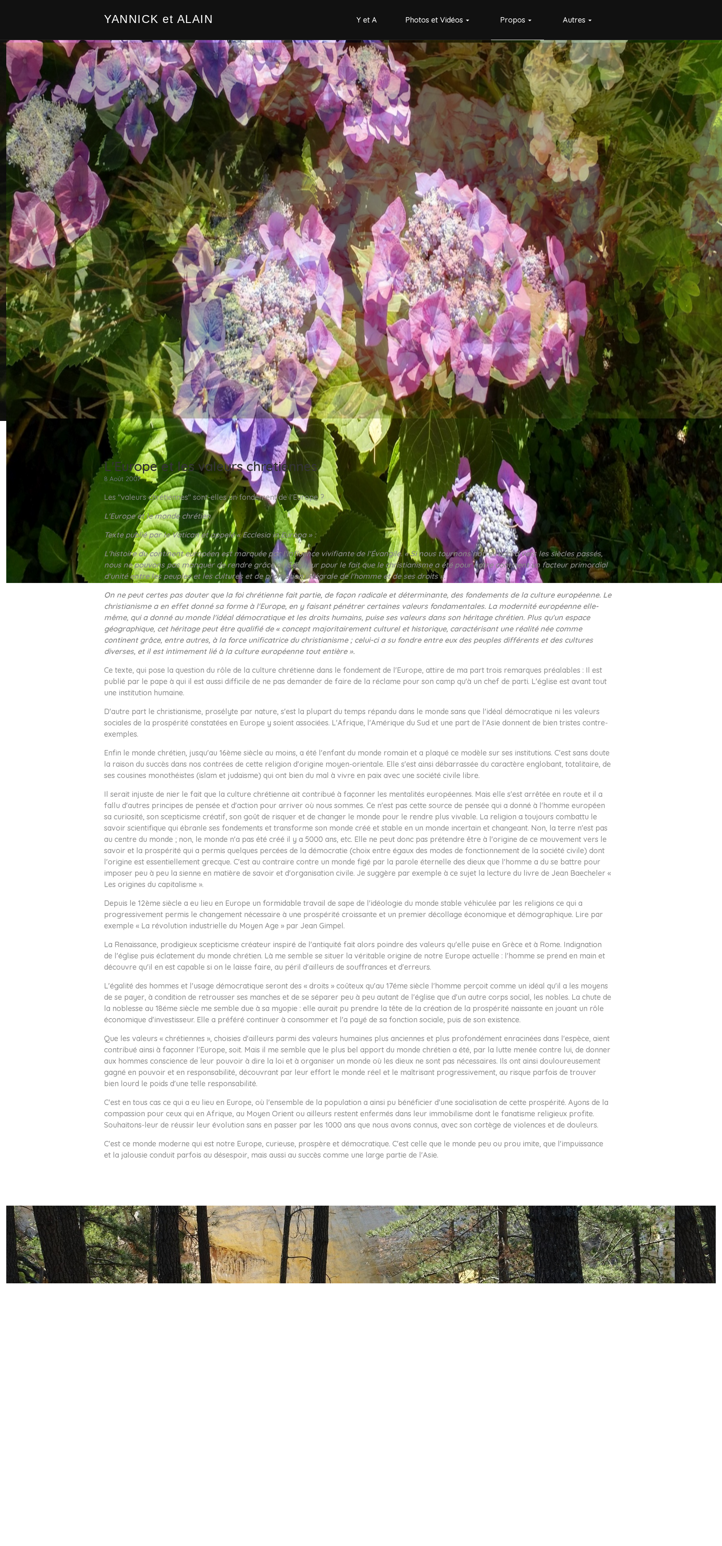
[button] (438, 20)
